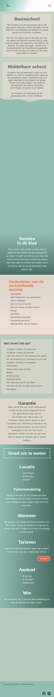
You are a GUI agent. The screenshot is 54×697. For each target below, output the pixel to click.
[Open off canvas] (49, 6)
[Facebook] (44, 693)
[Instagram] (49, 693)
